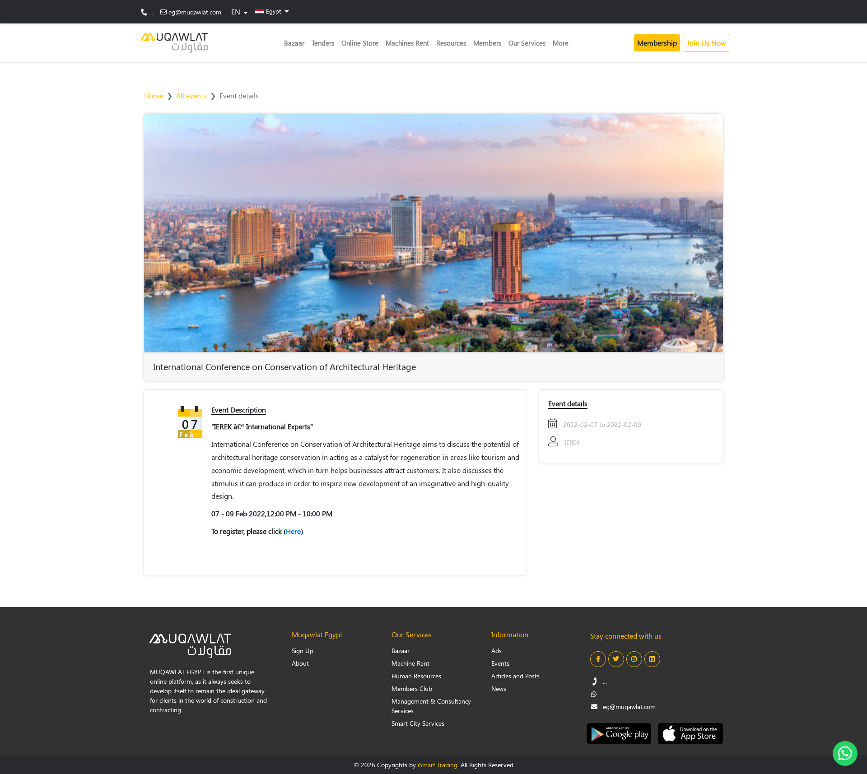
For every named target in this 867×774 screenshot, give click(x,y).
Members (487, 42)
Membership (657, 42)
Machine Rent (410, 663)
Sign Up (302, 650)
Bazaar (294, 42)
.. (602, 694)
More (561, 42)
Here (293, 531)
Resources (451, 42)
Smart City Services (418, 723)
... (151, 12)
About (300, 663)
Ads (496, 650)
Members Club (412, 688)
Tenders (323, 42)
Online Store (359, 42)
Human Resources (416, 676)
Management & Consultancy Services (431, 706)
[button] (272, 11)
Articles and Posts (515, 676)
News (498, 688)
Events (500, 663)
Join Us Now (706, 42)
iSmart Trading (437, 764)
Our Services (526, 42)
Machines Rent (407, 42)
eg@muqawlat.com (194, 12)
